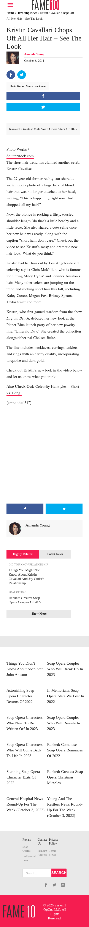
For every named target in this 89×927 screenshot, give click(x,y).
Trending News (27, 13)
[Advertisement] (44, 454)
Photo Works (17, 86)
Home (10, 13)
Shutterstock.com (36, 86)
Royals (26, 839)
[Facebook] (11, 75)
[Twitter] (21, 75)
